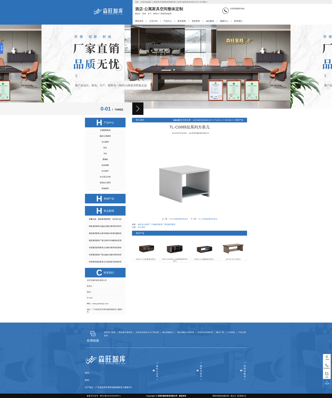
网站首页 (139, 21)
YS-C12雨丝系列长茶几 (178, 219)
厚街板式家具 (169, 224)
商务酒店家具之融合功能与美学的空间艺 (105, 226)
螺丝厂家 (220, 332)
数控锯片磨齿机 (126, 332)
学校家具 (105, 188)
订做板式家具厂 (157, 224)
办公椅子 (105, 171)
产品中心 (167, 21)
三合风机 (231, 332)
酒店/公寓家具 (105, 136)
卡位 (105, 153)
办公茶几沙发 (105, 177)
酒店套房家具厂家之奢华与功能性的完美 (105, 240)
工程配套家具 (105, 130)
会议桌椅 (105, 165)
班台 (105, 148)
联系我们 (238, 21)
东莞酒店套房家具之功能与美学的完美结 (105, 247)
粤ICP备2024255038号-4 (110, 396)
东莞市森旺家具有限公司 (202, 120)
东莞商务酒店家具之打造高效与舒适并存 (105, 262)
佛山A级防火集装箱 (185, 332)
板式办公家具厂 (144, 224)
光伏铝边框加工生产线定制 (147, 332)
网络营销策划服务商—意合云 (224, 396)
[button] (137, 108)
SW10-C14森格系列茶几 (204, 259)
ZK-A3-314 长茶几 (233, 259)
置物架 (105, 159)
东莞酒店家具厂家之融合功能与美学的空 (105, 255)
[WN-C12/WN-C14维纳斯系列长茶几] (175, 247)
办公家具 (105, 142)
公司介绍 (153, 21)
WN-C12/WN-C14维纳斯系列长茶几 (175, 260)
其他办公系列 (105, 182)
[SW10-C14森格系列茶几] (204, 247)
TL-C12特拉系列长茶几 (207, 219)
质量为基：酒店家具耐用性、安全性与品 (105, 219)
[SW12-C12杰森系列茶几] (146, 247)
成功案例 (210, 21)
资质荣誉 (196, 21)
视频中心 (224, 21)
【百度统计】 (241, 396)
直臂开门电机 (110, 332)
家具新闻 (182, 21)
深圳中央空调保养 (205, 332)
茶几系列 (228, 120)
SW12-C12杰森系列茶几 (146, 259)
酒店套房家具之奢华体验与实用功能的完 (105, 233)
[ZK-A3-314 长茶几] (233, 247)
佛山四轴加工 (168, 332)
